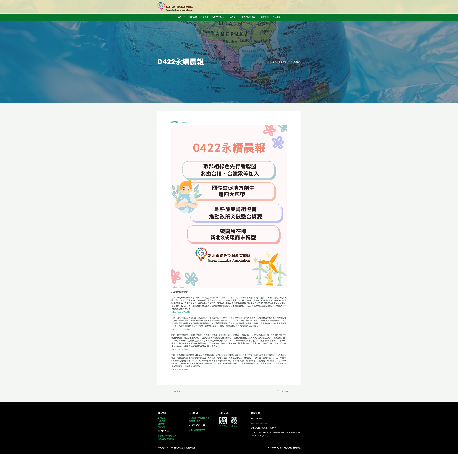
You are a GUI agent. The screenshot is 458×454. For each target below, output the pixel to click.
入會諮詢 (223, 426)
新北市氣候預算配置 (197, 430)
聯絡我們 (265, 17)
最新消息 (193, 17)
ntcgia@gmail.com (259, 423)
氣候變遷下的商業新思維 (198, 418)
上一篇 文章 (174, 391)
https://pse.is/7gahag (180, 329)
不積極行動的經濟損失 (167, 436)
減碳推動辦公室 (248, 17)
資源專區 (276, 17)
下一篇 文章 (284, 391)
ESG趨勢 (231, 17)
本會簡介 (181, 17)
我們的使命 (217, 17)
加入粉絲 (234, 426)
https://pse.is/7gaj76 (180, 349)
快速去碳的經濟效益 (166, 439)
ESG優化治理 (194, 421)
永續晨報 (204, 17)
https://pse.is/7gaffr (180, 369)
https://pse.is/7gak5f (180, 312)
